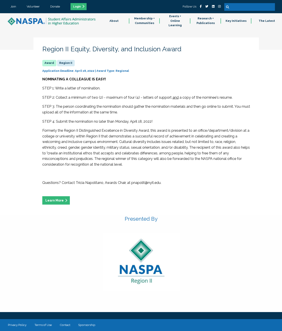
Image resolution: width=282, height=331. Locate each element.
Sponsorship (86, 325)
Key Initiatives (236, 20)
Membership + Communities (144, 21)
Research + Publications (206, 21)
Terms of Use (43, 325)
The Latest (267, 20)
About (114, 20)
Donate (55, 6)
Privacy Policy (17, 325)
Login (77, 6)
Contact (65, 325)
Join (13, 6)
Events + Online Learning (175, 21)
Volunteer (33, 6)
